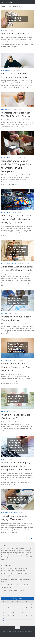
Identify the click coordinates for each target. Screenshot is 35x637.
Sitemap (30, 631)
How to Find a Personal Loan (15, 33)
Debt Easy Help (6, 2)
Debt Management (7, 70)
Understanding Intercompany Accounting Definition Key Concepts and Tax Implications (16, 466)
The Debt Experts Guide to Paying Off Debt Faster (15, 590)
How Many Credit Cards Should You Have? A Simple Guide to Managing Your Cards (16, 219)
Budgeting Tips (5, 263)
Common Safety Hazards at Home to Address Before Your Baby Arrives (16, 367)
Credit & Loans (5, 157)
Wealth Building (6, 313)
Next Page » (29, 538)
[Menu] (33, 2)
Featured (14, 157)
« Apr (2, 620)
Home (3, 30)
